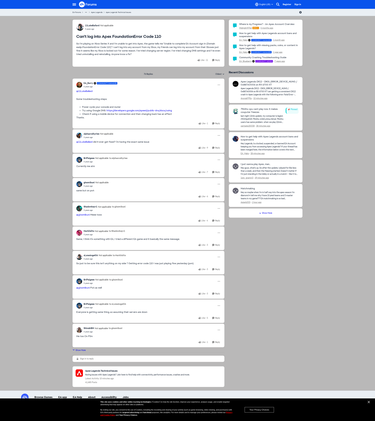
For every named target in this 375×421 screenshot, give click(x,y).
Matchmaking (248, 188)
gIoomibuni (89, 182)
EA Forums (77, 12)
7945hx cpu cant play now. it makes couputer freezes (259, 111)
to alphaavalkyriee (118, 158)
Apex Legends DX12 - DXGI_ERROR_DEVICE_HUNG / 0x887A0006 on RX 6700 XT (269, 83)
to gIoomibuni (119, 206)
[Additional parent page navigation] (86, 12)
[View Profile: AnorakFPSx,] (235, 84)
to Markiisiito (119, 255)
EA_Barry (88, 83)
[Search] (278, 4)
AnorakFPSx (246, 98)
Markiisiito (89, 231)
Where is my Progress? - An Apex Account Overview (266, 24)
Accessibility (109, 397)
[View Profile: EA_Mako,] (235, 139)
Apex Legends (97, 12)
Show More (81, 350)
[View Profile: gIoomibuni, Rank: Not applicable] (79, 184)
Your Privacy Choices (259, 410)
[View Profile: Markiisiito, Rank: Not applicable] (79, 233)
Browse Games (43, 397)
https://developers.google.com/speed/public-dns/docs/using (139, 110)
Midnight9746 (245, 28)
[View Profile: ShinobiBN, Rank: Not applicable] (79, 330)
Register (287, 4)
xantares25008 (248, 126)
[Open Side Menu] (74, 4)
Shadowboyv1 (90, 206)
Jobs (126, 397)
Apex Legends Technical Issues (118, 12)
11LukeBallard (92, 25)
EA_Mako (243, 40)
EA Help (77, 397)
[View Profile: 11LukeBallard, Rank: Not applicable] (80, 27)
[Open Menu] (300, 12)
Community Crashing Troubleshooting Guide (262, 57)
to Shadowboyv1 (117, 231)
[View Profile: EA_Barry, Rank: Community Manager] (79, 85)
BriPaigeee (89, 158)
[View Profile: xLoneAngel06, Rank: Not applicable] (79, 257)
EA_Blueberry (245, 61)
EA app (62, 397)
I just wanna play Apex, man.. (255, 164)
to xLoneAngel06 (117, 304)
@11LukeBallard (84, 91)
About (92, 397)
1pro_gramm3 (247, 177)
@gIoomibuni (83, 214)
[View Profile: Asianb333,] (235, 191)
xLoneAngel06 (91, 255)
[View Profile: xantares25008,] (235, 111)
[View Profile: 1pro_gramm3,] (235, 166)
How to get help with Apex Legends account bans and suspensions (268, 35)
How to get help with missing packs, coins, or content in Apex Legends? (268, 47)
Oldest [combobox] (219, 74)
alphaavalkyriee (91, 134)
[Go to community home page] (88, 4)
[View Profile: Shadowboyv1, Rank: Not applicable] (79, 208)
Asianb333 (245, 202)
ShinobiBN (89, 328)
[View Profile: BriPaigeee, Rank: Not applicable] (79, 160)
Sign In (297, 4)
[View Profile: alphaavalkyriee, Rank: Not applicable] (79, 135)
